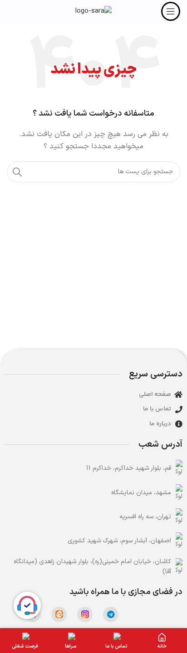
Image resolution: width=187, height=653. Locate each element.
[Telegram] (110, 614)
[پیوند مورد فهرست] (93, 468)
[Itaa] (59, 614)
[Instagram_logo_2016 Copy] (85, 614)
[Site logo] (93, 11)
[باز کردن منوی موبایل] (171, 11)
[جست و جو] (17, 171)
